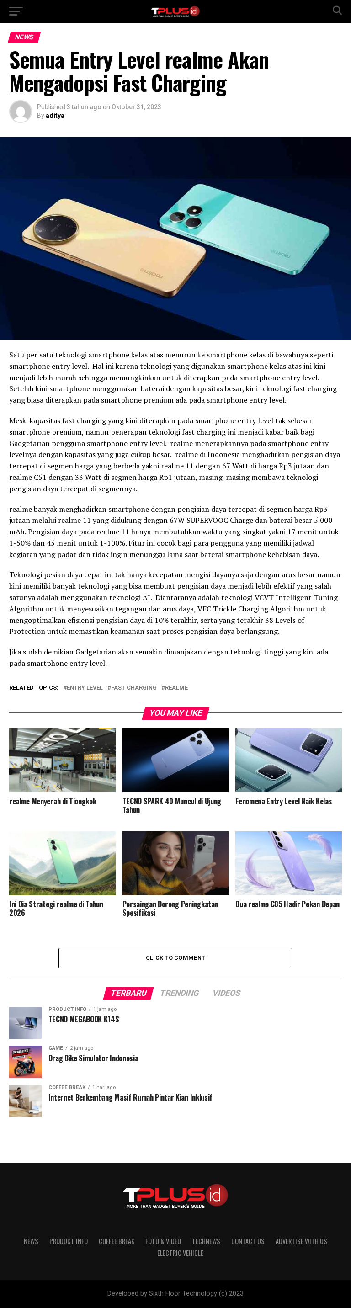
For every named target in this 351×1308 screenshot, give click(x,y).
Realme (176, 688)
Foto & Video (163, 1241)
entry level (85, 688)
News (31, 1241)
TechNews (206, 1241)
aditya (55, 115)
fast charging (134, 688)
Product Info (68, 1241)
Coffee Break (116, 1241)
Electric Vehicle (180, 1253)
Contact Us (248, 1241)
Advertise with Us (301, 1241)
